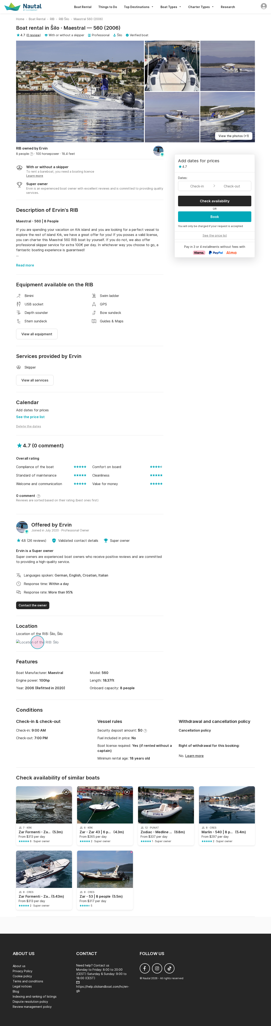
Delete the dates (28, 426)
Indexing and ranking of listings (35, 996)
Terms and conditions (28, 981)
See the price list (30, 417)
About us (19, 966)
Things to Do (107, 7)
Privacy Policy (22, 971)
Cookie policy (22, 976)
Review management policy (32, 1006)
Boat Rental (82, 7)
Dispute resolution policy (30, 1001)
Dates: (182, 178)
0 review (33, 35)
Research (228, 7)
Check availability (215, 201)
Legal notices (22, 986)
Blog (16, 991)
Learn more (194, 756)
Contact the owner (33, 605)
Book (214, 217)
